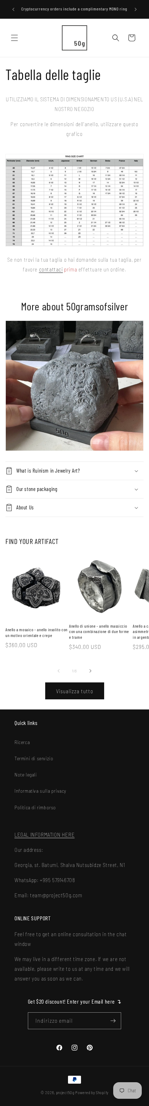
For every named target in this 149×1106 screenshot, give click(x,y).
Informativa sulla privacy (40, 791)
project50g (65, 1092)
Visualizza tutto (74, 691)
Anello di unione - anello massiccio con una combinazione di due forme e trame (99, 631)
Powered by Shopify (91, 1092)
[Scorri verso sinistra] (59, 671)
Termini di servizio (33, 758)
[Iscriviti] (113, 1020)
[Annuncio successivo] (136, 9)
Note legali (25, 774)
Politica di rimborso (35, 807)
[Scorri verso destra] (90, 671)
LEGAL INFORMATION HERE (44, 834)
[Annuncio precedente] (13, 9)
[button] (14, 38)
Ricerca (22, 742)
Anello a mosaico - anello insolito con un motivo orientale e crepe (36, 632)
